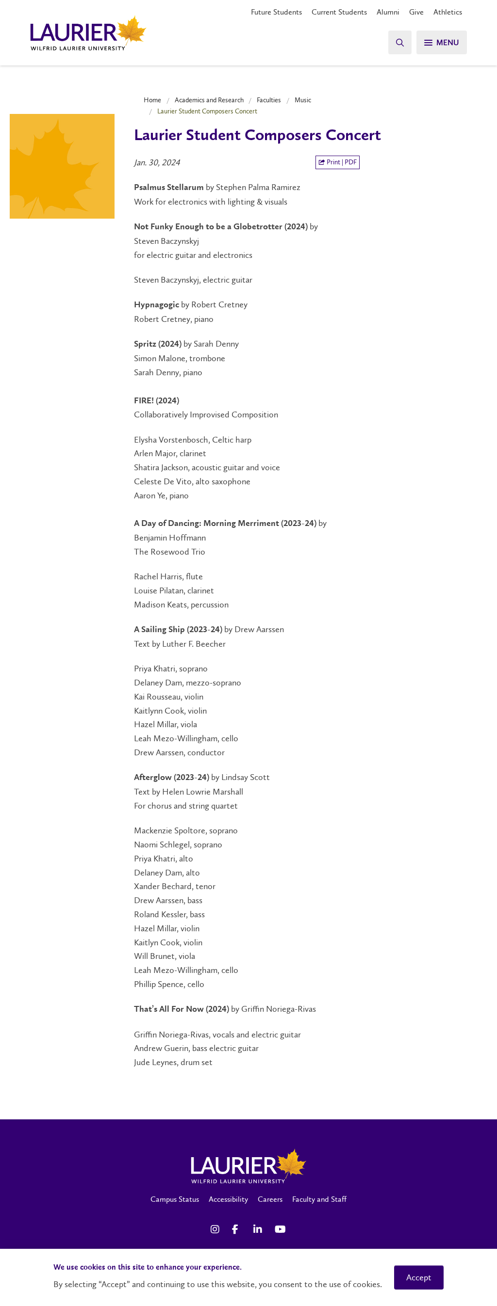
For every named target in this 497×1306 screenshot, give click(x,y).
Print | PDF (341, 162)
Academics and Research (209, 100)
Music (303, 100)
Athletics (447, 11)
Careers (270, 1199)
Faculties (269, 100)
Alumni (388, 11)
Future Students (276, 11)
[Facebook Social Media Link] (238, 1229)
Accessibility (228, 1199)
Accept (418, 1277)
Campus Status (174, 1199)
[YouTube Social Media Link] (280, 1229)
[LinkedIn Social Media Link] (259, 1229)
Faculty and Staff (319, 1199)
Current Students (339, 11)
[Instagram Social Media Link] (216, 1229)
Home (152, 100)
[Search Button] (400, 42)
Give (416, 11)
